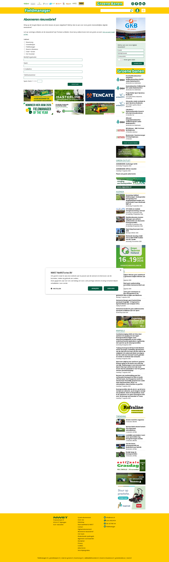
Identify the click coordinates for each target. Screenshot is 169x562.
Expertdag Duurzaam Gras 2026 (134, 230)
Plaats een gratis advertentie (126, 174)
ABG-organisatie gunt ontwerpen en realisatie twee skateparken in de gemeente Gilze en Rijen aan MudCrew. (129, 293)
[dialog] (84, 281)
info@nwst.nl (110, 517)
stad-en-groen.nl (67, 558)
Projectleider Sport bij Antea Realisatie (135, 94)
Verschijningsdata (84, 550)
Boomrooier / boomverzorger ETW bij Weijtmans (135, 136)
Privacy (80, 543)
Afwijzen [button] (95, 288)
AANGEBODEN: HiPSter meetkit (126, 169)
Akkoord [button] (111, 288)
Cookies (80, 546)
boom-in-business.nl (107, 558)
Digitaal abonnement (85, 529)
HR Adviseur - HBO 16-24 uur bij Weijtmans (135, 129)
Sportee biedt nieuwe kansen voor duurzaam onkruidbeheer (135, 428)
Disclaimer (81, 541)
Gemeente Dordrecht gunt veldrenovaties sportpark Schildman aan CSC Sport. (130, 309)
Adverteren (81, 548)
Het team (81, 534)
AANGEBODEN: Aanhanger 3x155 (126, 164)
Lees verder (63, 283)
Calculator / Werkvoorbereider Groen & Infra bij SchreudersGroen (135, 111)
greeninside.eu (120, 558)
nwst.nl (129, 558)
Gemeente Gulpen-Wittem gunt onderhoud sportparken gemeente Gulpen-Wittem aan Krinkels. (130, 276)
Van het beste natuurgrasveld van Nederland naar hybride (133, 445)
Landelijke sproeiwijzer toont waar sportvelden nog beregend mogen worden (135, 437)
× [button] (120, 270)
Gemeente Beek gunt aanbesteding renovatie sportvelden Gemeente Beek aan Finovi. (130, 285)
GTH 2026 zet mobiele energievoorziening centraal (135, 210)
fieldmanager (110, 526)
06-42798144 (111, 523)
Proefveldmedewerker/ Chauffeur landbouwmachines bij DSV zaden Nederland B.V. (134, 78)
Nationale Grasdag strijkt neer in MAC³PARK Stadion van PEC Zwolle (134, 237)
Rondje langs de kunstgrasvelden (131, 453)
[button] (56, 288)
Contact (80, 527)
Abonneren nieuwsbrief (85, 531)
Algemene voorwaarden (86, 539)
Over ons (81, 520)
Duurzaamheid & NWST (85, 524)
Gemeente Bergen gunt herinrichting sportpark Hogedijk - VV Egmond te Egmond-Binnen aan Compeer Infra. (128, 302)
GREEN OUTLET (123, 160)
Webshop (81, 522)
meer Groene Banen (131, 143)
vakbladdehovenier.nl (91, 558)
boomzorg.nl (78, 558)
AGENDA (120, 191)
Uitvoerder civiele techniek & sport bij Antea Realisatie (135, 102)
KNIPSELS (120, 330)
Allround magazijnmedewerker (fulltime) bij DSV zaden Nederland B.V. (133, 120)
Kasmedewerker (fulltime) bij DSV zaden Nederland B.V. (135, 87)
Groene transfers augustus (135, 420)
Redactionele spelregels (86, 536)
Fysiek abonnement (84, 517)
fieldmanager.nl (43, 558)
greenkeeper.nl (54, 558)
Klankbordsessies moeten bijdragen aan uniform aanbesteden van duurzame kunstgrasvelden (135, 219)
